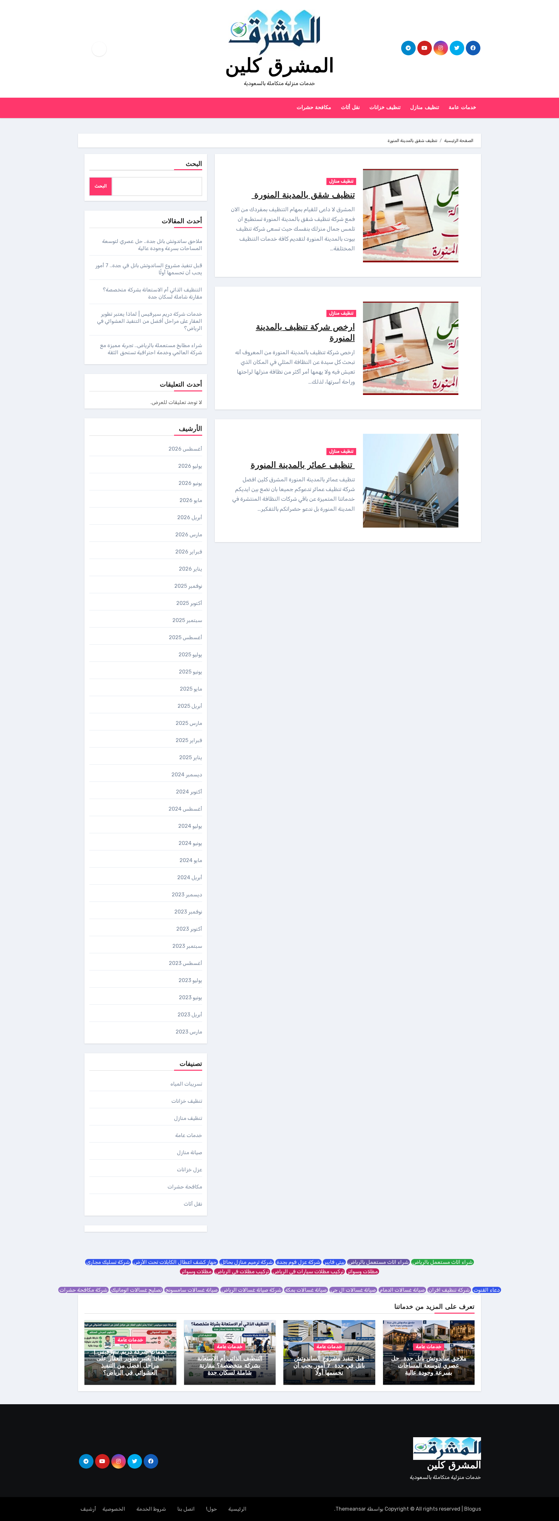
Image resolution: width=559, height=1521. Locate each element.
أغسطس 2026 (185, 449)
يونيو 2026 (190, 483)
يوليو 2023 (190, 980)
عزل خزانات (189, 1169)
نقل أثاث (350, 107)
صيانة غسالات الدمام (402, 1290)
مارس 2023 (189, 1032)
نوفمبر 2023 (188, 912)
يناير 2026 (190, 569)
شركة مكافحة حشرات (83, 1290)
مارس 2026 (188, 534)
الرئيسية (237, 1509)
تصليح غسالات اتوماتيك (136, 1290)
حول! (211, 1509)
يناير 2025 (190, 757)
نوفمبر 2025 (188, 586)
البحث (194, 164)
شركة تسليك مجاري (108, 1262)
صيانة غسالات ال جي (353, 1290)
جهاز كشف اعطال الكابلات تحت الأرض (175, 1262)
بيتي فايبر (334, 1262)
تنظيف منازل (424, 107)
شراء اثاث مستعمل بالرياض (442, 1262)
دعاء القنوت (486, 1290)
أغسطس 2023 (185, 963)
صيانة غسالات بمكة (306, 1290)
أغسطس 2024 (185, 809)
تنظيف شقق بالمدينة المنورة (303, 195)
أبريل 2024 (189, 877)
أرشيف (88, 1509)
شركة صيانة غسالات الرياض (251, 1290)
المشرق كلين (279, 67)
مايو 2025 (191, 689)
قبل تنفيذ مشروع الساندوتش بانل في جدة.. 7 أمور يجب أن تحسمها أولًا (329, 1366)
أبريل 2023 (190, 1015)
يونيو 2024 (190, 843)
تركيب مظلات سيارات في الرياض (308, 1271)
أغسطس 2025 (185, 637)
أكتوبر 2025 (189, 603)
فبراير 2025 (189, 740)
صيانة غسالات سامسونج (191, 1290)
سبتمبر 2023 (187, 946)
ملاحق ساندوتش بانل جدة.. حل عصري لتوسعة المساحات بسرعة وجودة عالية (428, 1366)
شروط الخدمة (151, 1509)
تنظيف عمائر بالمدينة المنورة (303, 465)
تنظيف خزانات (385, 107)
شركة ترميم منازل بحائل (246, 1262)
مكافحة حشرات (314, 107)
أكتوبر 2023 (189, 929)
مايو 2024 (191, 860)
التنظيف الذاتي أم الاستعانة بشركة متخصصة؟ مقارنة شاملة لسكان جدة (229, 1366)
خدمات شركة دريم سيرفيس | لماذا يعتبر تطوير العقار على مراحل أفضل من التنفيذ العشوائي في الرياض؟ (149, 321)
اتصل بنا (186, 1509)
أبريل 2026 (189, 517)
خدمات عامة (463, 107)
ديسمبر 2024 (186, 774)
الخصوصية (114, 1509)
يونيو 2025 (190, 672)
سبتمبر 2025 (187, 620)
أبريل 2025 (190, 706)
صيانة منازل (189, 1152)
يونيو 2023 (190, 997)
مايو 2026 (191, 500)
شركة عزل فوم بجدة (298, 1262)
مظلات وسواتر (362, 1271)
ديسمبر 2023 (187, 895)
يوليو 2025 (190, 654)
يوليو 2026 (190, 466)
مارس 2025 (189, 723)
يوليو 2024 (190, 826)
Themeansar (350, 1509)
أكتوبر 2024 (189, 792)
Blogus (472, 1509)
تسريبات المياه (186, 1084)
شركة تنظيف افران (449, 1290)
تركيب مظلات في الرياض (242, 1271)
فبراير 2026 (188, 552)
